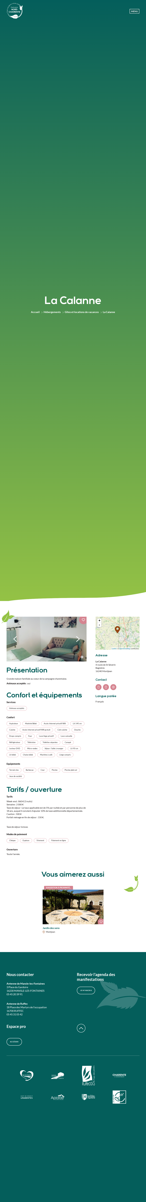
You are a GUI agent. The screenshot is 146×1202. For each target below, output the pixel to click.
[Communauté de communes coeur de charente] (26, 1076)
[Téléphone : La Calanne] (99, 687)
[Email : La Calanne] (113, 687)
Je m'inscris (86, 990)
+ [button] (99, 620)
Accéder (14, 1042)
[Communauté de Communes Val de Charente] (57, 1076)
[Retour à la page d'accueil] (15, 11)
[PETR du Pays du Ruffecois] (88, 1076)
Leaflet (114, 648)
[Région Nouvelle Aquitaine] (88, 1097)
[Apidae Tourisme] (57, 1097)
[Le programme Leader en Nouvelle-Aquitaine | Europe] (119, 1097)
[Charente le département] (119, 1076)
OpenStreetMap (124, 648)
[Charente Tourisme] (26, 1097)
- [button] (99, 625)
